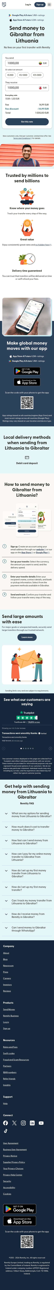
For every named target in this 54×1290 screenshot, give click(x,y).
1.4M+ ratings (28, 15)
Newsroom (8, 966)
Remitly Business (11, 1016)
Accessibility (9, 1188)
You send (9, 58)
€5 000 (37, 75)
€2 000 (23, 75)
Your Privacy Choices (13, 1169)
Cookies (7, 1194)
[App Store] (27, 382)
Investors (7, 985)
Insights (6, 1085)
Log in (28, 5)
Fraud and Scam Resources (16, 1060)
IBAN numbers (9, 1072)
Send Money (9, 1009)
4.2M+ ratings (28, 20)
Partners (7, 1066)
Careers (7, 978)
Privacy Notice (10, 1156)
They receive (11, 83)
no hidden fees (43, 245)
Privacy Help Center (12, 1175)
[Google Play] (27, 371)
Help (5, 1104)
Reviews (7, 991)
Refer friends (9, 1079)
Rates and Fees (10, 1047)
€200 (10, 75)
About (6, 953)
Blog (5, 959)
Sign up (40, 5)
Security (7, 1181)
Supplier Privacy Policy (14, 1162)
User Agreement (10, 1143)
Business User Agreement (15, 1150)
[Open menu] (49, 4)
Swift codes (9, 1053)
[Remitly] (4, 5)
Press (5, 972)
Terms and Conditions (22, 138)
